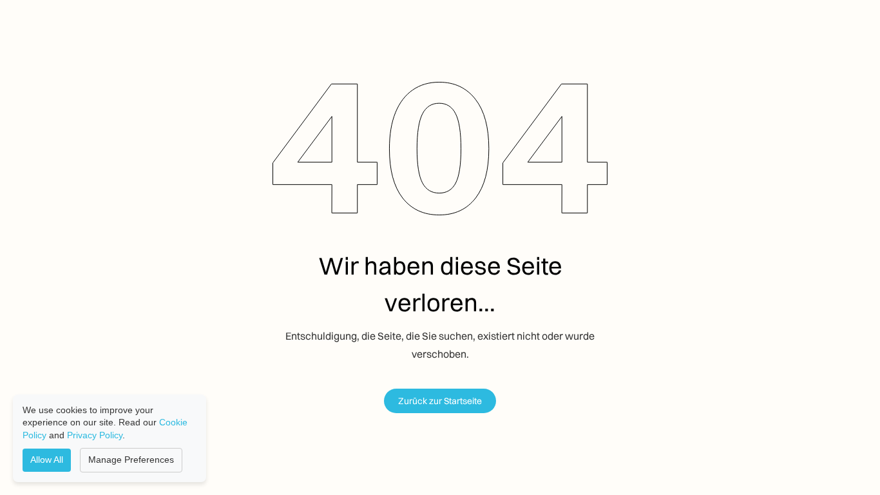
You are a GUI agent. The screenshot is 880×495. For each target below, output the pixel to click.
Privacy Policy (94, 435)
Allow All (46, 459)
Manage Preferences (131, 459)
